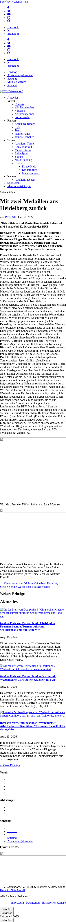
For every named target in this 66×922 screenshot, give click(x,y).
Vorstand (20, 110)
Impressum (17, 902)
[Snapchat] (8, 20)
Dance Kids (29, 166)
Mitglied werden (16, 81)
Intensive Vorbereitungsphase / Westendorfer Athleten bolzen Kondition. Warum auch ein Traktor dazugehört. (32, 726)
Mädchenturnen (31, 173)
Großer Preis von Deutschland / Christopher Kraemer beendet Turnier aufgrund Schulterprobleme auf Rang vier (27, 626)
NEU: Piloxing (23, 159)
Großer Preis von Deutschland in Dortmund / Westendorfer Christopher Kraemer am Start (28, 678)
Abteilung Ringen (25, 123)
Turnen (11, 813)
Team (18, 130)
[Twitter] (8, 11)
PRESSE (10, 217)
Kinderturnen (29, 169)
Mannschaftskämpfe (19, 186)
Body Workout (23, 146)
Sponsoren (13, 182)
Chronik (19, 104)
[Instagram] (8, 17)
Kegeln (11, 807)
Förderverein (22, 117)
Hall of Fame (22, 133)
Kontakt (12, 85)
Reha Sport (21, 153)
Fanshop (12, 72)
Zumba (19, 156)
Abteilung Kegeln (25, 179)
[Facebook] (8, 7)
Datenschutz (33, 902)
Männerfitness (23, 150)
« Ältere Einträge (10, 765)
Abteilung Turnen (25, 143)
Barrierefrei (48, 902)
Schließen (6, 909)
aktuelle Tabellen (24, 136)
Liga (17, 127)
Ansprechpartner (24, 114)
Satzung (12, 78)
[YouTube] (9, 14)
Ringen (11, 810)
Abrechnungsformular (20, 75)
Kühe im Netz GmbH (12, 890)
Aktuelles (12, 97)
